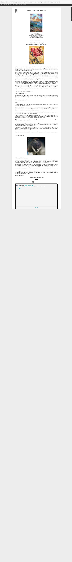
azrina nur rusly (21, 185)
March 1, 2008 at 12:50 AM (28, 185)
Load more (36, 207)
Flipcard (5, 4)
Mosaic (13, 4)
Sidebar (16, 4)
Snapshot (20, 4)
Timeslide (24, 4)
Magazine (9, 4)
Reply (19, 188)
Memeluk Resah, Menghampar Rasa (36, 10)
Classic (2, 4)
